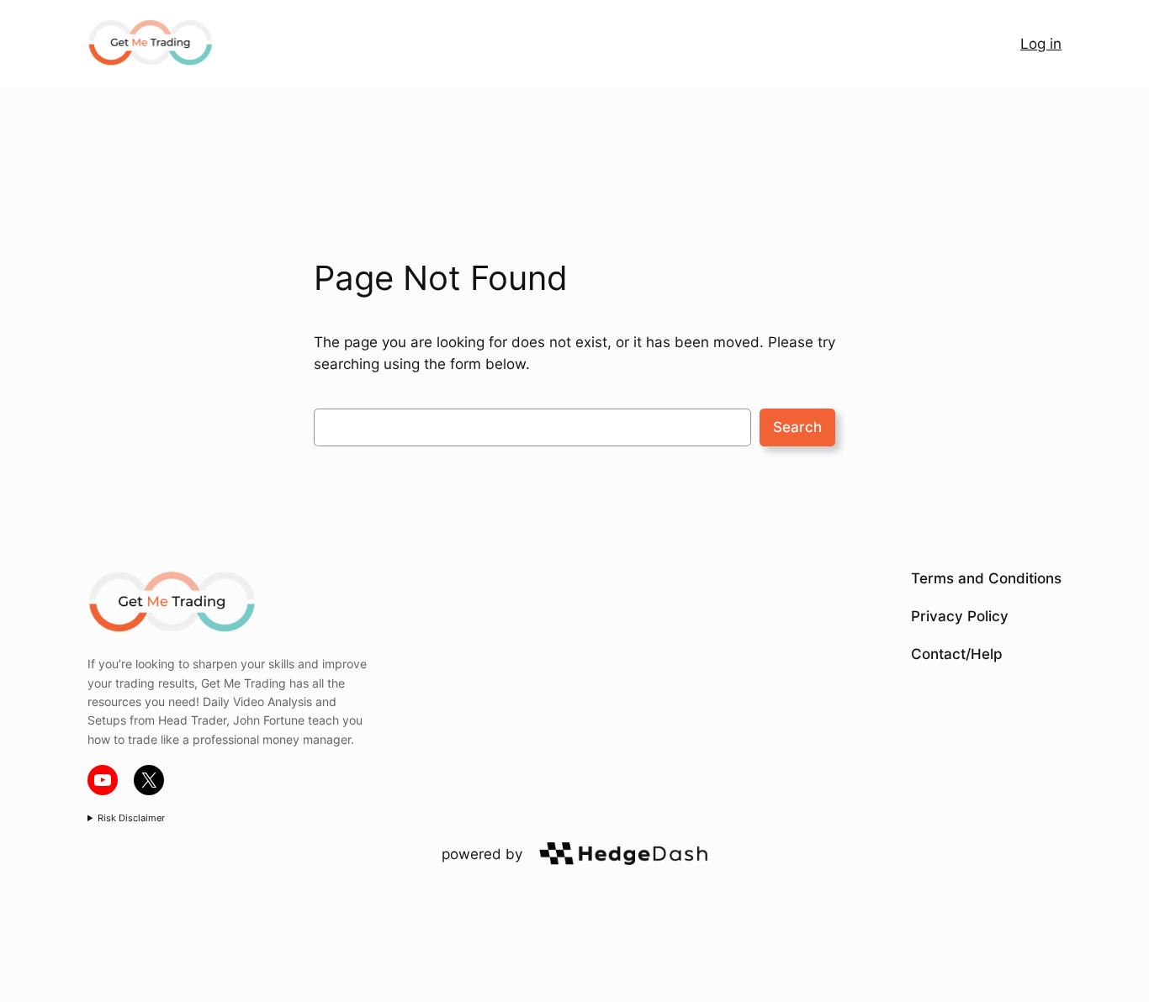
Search (797, 427)
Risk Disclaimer (131, 818)
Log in (1041, 43)
